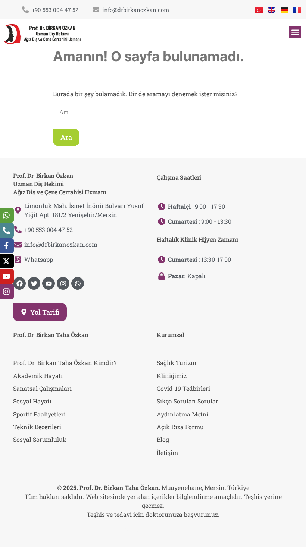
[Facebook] (19, 283)
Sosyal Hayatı (32, 401)
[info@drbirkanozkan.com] (96, 9)
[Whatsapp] (77, 283)
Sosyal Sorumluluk (39, 439)
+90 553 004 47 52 (55, 9)
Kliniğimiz (172, 376)
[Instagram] (63, 283)
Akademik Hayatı (38, 376)
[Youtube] (48, 283)
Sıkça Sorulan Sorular (187, 401)
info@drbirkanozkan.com (135, 9)
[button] (295, 32)
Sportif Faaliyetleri (39, 414)
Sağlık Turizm (176, 363)
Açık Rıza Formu (180, 427)
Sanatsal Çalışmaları (42, 388)
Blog (163, 439)
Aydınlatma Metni (183, 414)
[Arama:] (154, 112)
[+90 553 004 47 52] (25, 9)
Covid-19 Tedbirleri (183, 388)
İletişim (167, 452)
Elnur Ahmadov (166, 529)
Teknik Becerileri (37, 427)
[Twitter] (34, 283)
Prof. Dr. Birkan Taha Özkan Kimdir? (64, 363)
